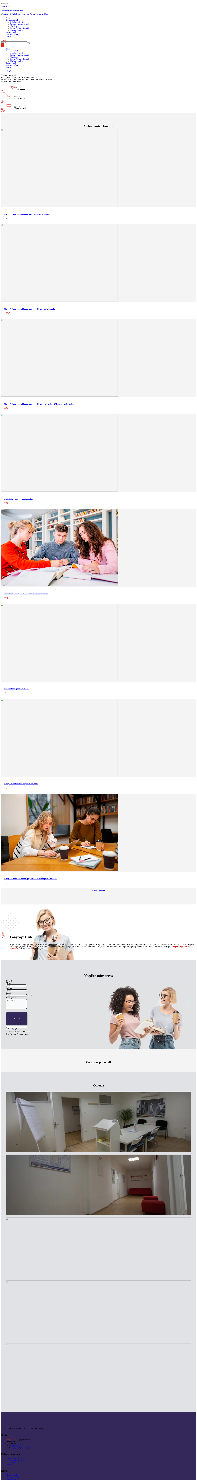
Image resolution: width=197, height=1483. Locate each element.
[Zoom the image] (98, 1416)
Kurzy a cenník (11, 32)
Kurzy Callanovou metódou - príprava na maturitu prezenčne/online (30, 879)
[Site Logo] (24, 14)
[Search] (28, 43)
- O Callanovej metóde (13, 1458)
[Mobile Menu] (2, 45)
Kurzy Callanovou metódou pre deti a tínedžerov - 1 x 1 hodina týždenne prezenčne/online (39, 404)
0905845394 (16, 1446)
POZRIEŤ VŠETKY (98, 890)
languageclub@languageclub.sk (22, 1448)
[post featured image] (59, 206)
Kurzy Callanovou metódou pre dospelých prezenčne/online (27, 214)
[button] (3, 40)
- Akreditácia (10, 1462)
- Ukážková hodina (12, 1479)
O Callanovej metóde (17, 22)
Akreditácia (14, 26)
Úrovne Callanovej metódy (20, 28)
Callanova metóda (11, 20)
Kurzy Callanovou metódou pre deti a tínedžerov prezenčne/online (30, 309)
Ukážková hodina (16, 30)
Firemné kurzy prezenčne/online (16, 689)
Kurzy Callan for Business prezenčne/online (21, 784)
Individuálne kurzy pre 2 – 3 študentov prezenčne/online (26, 594)
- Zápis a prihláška (12, 1477)
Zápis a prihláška (11, 34)
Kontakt (8, 36)
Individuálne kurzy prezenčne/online (18, 499)
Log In (9, 71)
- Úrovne (8, 1465)
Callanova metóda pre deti (19, 24)
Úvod (7, 18)
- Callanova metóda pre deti (15, 1460)
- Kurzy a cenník (11, 1475)
